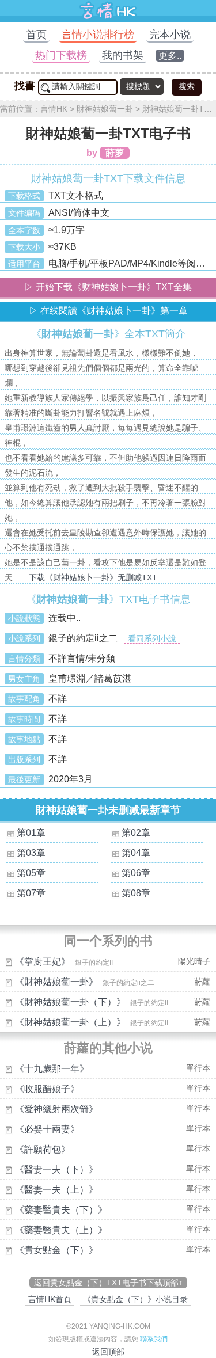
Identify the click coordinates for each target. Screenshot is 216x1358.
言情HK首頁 (49, 1299)
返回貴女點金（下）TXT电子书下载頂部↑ (108, 1282)
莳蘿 (202, 981)
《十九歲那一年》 (52, 1069)
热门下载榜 (61, 55)
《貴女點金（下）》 (56, 1250)
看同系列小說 (152, 638)
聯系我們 (154, 1339)
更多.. (169, 55)
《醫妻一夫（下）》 (56, 1169)
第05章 (31, 873)
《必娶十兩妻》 (47, 1129)
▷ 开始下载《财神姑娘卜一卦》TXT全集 (108, 287)
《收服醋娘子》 (47, 1089)
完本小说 (170, 34)
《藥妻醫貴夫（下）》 (61, 1210)
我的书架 (122, 55)
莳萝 (114, 153)
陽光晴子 (194, 961)
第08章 (136, 893)
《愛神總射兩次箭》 (56, 1109)
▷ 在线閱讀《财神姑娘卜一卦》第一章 (108, 310)
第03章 (31, 853)
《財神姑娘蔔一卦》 (56, 982)
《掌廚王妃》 (42, 962)
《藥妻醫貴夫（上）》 (61, 1230)
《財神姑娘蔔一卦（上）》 (70, 1022)
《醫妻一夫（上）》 (56, 1190)
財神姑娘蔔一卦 (105, 108)
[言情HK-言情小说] (108, 19)
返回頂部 (108, 1351)
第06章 (136, 873)
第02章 (136, 833)
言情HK (53, 108)
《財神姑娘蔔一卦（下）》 (70, 1002)
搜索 (187, 86)
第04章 (136, 853)
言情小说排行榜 (98, 34)
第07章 (31, 893)
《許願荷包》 (42, 1149)
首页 (36, 34)
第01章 (31, 833)
